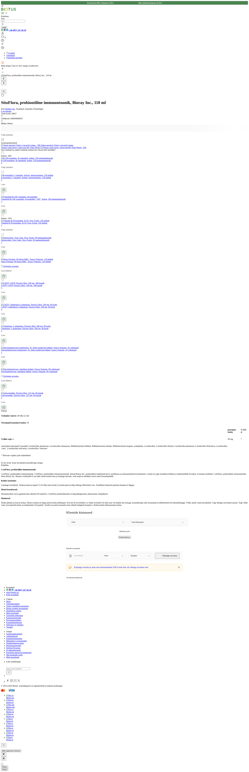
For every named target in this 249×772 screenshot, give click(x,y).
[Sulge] (3, 745)
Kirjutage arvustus (11, 266)
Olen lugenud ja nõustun (11, 751)
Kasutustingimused (14, 622)
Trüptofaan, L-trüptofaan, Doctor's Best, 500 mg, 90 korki (25, 328)
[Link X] (18, 681)
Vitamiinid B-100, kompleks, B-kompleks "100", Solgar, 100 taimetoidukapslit (33, 199)
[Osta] (3, 190)
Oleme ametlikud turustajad (17, 606)
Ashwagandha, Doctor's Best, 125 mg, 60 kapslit (21, 395)
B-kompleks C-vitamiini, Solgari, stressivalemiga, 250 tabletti (26, 178)
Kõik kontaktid (12, 595)
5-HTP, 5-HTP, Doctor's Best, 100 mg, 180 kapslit (21, 285)
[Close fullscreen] (3, 92)
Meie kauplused (12, 657)
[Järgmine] (3, 83)
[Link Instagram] (12, 681)
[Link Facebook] (8, 681)
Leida (4, 28)
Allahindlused (12, 636)
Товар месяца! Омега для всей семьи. (57, 145)
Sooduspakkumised (14, 634)
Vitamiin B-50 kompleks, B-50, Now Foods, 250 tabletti (24, 223)
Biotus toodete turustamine (17, 608)
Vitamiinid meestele (14, 58)
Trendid (9, 627)
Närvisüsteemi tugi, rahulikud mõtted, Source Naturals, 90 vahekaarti (29, 371)
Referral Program (13, 648)
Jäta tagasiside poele (14, 655)
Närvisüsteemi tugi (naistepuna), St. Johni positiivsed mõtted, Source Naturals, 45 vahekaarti (39, 350)
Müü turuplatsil (12, 613)
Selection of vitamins (14, 625)
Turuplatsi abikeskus (14, 615)
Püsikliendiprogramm (15, 643)
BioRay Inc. (10, 109)
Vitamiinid (10, 55)
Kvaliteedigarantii (13, 650)
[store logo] (8, 10)
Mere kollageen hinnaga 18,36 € (150, 3)
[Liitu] (8, 672)
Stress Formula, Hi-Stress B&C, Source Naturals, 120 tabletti (26, 262)
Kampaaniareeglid (13, 618)
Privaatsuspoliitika (13, 620)
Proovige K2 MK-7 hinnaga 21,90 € (100, 3)
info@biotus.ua (12, 592)
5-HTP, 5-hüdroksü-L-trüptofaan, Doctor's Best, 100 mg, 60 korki (28, 307)
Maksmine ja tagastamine (16, 641)
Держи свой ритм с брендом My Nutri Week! (21, 147)
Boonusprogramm (13, 645)
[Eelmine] (3, 79)
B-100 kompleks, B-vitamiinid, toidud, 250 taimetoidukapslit (26, 160)
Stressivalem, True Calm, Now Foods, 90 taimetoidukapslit (25, 240)
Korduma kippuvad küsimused (18, 652)
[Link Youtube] (15, 681)
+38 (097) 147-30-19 (17, 30)
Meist (8, 601)
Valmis (4, 767)
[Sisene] (2, 34)
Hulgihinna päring (13, 611)
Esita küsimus (124, 537)
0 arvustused (6, 111)
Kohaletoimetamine (14, 638)
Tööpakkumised (12, 604)
